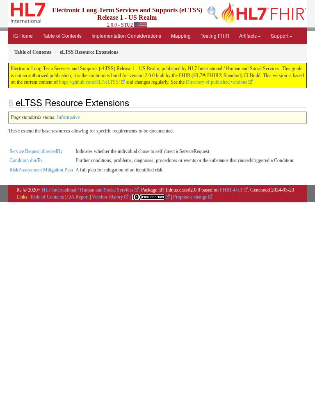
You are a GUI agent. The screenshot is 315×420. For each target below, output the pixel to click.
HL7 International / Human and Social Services (87, 190)
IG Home (23, 35)
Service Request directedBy (36, 151)
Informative (68, 117)
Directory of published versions (216, 82)
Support (279, 35)
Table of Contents (62, 35)
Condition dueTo (25, 160)
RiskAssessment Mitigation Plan (41, 170)
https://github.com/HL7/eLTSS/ (89, 82)
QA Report (78, 197)
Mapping (181, 35)
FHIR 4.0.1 (231, 190)
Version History (107, 197)
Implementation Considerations (126, 35)
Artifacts (248, 35)
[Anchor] (133, 102)
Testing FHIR (215, 35)
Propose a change (190, 197)
